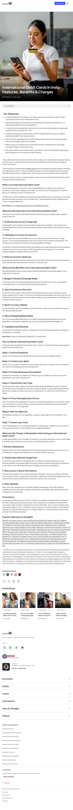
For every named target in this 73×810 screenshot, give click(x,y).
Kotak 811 (5, 520)
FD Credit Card (8, 525)
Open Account (59, 3)
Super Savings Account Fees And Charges (38, 520)
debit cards (31, 169)
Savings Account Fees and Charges (48, 527)
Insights (9, 637)
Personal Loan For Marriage (37, 532)
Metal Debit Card (51, 525)
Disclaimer (5, 792)
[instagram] (10, 647)
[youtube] (22, 647)
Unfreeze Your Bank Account (22, 536)
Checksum (5, 801)
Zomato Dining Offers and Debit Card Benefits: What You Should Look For (63, 615)
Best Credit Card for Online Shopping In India (54, 523)
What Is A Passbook (9, 541)
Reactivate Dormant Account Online (23, 530)
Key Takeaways (9, 106)
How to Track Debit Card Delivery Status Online (28, 615)
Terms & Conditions (7, 798)
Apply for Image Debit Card (34, 525)
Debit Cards (6, 83)
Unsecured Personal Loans (38, 534)
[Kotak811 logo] (7, 3)
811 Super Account (15, 520)
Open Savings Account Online (25, 527)
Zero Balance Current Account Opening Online (33, 541)
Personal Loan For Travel (19, 534)
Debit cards (16, 637)
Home (4, 637)
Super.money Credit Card (29, 523)
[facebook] (4, 647)
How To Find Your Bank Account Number (46, 536)
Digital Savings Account (45, 530)
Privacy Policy (6, 795)
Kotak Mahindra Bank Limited (12, 789)
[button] (4, 581)
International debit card (28, 637)
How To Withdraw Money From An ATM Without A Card (29, 206)
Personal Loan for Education (17, 532)
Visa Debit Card (19, 525)
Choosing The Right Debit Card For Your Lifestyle (9, 615)
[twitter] (16, 647)
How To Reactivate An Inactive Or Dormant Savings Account (45, 539)
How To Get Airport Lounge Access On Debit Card (38, 543)
